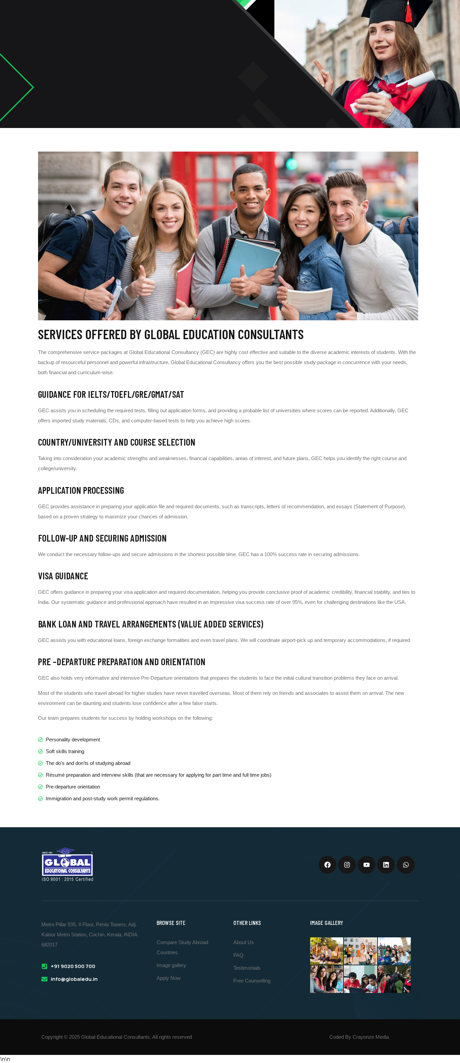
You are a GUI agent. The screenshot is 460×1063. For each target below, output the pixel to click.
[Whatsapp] (406, 865)
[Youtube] (366, 865)
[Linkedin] (386, 865)
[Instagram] (347, 865)
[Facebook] (327, 865)
